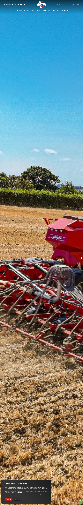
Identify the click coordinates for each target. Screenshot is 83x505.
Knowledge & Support (43, 11)
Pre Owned (27, 10)
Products (18, 10)
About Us (55, 11)
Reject (15, 499)
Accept (7, 499)
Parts (33, 10)
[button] (77, 5)
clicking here (19, 492)
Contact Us (64, 10)
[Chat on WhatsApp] (80, 502)
